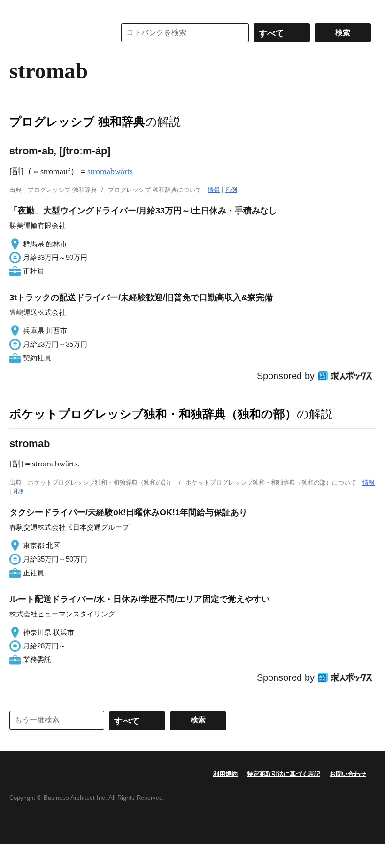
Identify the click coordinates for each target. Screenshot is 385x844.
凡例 (231, 189)
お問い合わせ (348, 773)
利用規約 (225, 773)
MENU (18, 9)
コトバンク (55, 32)
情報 (214, 189)
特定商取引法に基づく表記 (283, 773)
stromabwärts (110, 171)
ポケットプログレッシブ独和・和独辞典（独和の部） (153, 413)
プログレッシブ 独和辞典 (77, 121)
